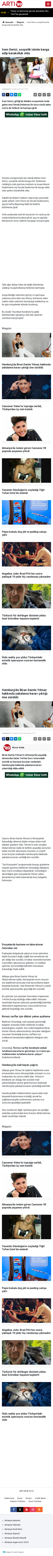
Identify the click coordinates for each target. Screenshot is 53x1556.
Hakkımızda (9, 1498)
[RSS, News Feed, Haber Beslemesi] (39, 1509)
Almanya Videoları (12, 1525)
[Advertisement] (26, 36)
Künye (19, 1498)
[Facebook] (3, 94)
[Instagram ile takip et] (33, 1509)
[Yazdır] (35, 94)
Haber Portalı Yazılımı (15, 1552)
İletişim (29, 1498)
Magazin (20, 22)
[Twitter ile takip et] (20, 1509)
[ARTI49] (12, 4)
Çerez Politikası (35, 1501)
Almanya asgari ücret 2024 (16, 1542)
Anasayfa (9, 22)
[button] (39, 94)
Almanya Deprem (12, 1533)
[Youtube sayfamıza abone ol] (26, 1509)
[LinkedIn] (15, 94)
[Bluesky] (11, 94)
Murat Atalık (18, 747)
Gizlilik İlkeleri (40, 1498)
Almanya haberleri (12, 1520)
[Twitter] (7, 94)
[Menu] (48, 4)
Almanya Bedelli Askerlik (15, 1538)
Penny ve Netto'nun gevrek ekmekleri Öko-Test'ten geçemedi (30, 12)
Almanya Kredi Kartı (13, 1529)
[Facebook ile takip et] (13, 1509)
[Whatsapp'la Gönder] (19, 94)
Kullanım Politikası (17, 1501)
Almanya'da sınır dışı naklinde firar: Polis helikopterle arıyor (28, 15)
